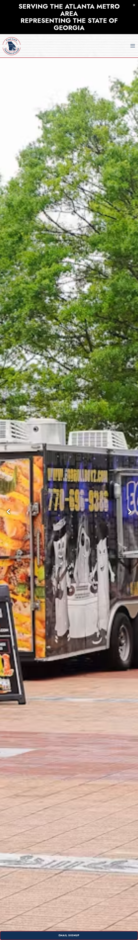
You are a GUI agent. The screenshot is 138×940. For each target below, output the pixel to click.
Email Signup (69, 935)
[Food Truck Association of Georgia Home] (12, 46)
